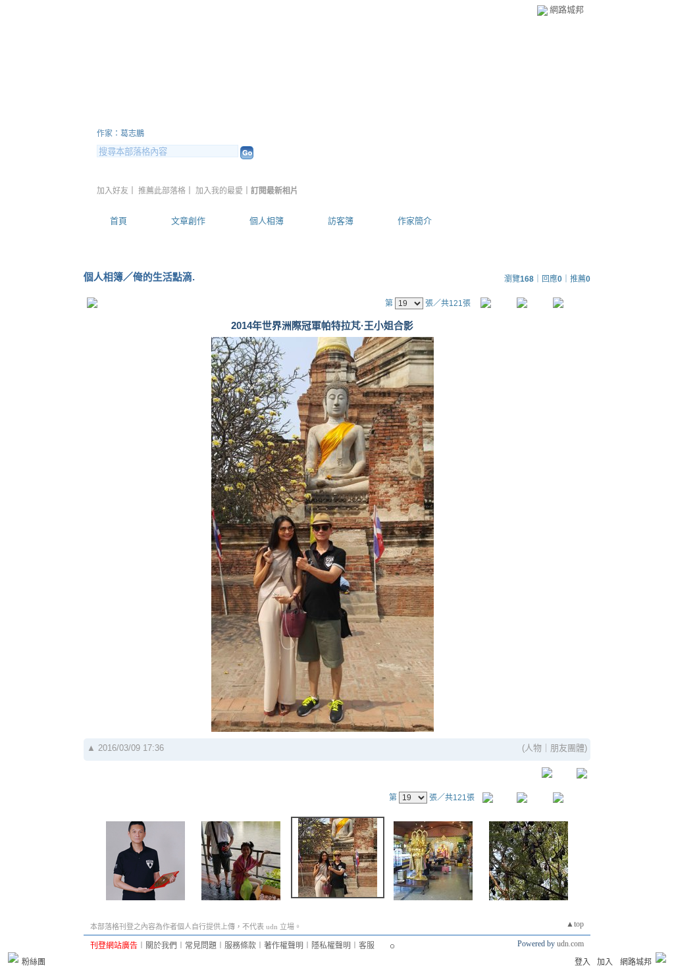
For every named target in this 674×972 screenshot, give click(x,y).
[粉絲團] (13, 957)
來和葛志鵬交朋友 (176, 117)
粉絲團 (33, 962)
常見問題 (201, 945)
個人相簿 (266, 221)
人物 (533, 748)
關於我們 (161, 945)
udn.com (570, 943)
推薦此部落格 (162, 190)
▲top (575, 924)
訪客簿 (340, 221)
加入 (605, 962)
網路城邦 (567, 9)
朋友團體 (567, 748)
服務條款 (240, 945)
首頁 (118, 221)
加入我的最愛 (219, 190)
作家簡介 (415, 221)
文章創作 (188, 221)
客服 (367, 945)
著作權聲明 (283, 945)
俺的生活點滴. (164, 276)
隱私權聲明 (331, 945)
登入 (582, 962)
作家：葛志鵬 (120, 133)
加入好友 (112, 190)
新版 (304, 117)
